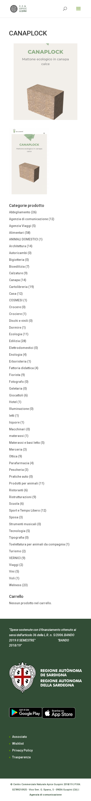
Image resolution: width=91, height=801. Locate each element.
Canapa (14, 280)
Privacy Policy (22, 750)
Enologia (15, 354)
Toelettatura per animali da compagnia (37, 544)
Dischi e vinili (18, 320)
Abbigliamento (19, 212)
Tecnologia (17, 531)
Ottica (13, 456)
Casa (12, 293)
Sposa (13, 517)
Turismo (15, 551)
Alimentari (16, 232)
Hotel (13, 402)
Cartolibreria (18, 287)
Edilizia (14, 341)
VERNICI (15, 558)
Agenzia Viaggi (20, 226)
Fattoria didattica (21, 368)
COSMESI (16, 300)
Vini (12, 571)
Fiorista (14, 375)
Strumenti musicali (22, 524)
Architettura (17, 246)
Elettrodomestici (21, 348)
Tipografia (16, 537)
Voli (12, 578)
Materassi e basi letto (24, 442)
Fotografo (16, 381)
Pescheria (16, 469)
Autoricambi (18, 253)
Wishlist (18, 743)
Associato (19, 736)
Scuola (14, 503)
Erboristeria (18, 361)
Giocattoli (16, 395)
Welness (15, 585)
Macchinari (17, 429)
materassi (16, 436)
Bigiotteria (16, 259)
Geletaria (15, 388)
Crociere (15, 314)
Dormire (15, 327)
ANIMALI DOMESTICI (23, 239)
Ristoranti (16, 490)
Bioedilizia (17, 266)
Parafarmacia (19, 463)
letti (11, 415)
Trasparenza (21, 757)
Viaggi (14, 565)
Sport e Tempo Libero (24, 510)
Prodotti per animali (23, 483)
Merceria (15, 449)
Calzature (16, 273)
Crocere (15, 307)
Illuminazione (19, 409)
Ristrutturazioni (20, 497)
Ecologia (15, 334)
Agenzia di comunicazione (28, 219)
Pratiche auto (18, 476)
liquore (14, 422)
